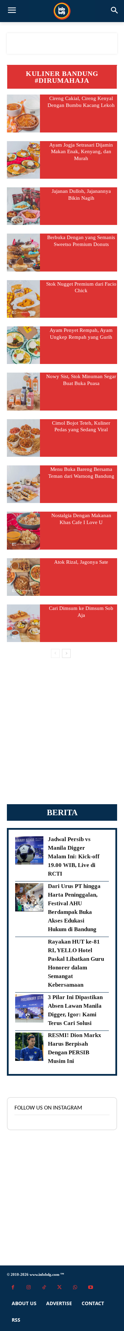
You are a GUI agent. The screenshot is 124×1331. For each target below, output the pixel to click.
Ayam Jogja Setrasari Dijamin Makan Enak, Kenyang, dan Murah (81, 151)
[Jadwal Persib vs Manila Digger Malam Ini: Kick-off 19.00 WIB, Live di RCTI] (29, 850)
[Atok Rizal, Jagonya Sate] (23, 577)
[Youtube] (90, 1287)
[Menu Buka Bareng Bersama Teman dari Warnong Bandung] (23, 484)
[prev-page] (55, 653)
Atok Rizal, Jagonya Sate (81, 562)
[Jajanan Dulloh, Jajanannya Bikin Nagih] (23, 206)
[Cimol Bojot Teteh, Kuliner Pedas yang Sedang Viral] (23, 438)
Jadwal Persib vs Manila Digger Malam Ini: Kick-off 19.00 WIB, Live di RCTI (74, 856)
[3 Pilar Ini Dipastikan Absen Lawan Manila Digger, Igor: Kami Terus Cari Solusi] (29, 1008)
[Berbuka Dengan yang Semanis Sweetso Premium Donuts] (23, 252)
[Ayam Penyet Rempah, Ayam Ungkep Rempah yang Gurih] (23, 345)
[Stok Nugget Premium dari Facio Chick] (23, 299)
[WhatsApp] (75, 1287)
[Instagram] (28, 1287)
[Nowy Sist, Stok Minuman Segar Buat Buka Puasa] (23, 391)
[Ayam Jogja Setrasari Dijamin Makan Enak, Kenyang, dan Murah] (23, 160)
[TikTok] (44, 1287)
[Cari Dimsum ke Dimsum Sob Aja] (23, 623)
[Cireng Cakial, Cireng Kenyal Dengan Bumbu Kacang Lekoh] (23, 113)
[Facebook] (13, 1287)
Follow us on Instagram (48, 1108)
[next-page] (66, 653)
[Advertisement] (62, 731)
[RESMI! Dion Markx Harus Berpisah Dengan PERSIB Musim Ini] (29, 1047)
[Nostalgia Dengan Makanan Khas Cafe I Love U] (23, 530)
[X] (59, 1287)
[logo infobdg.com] (62, 11)
